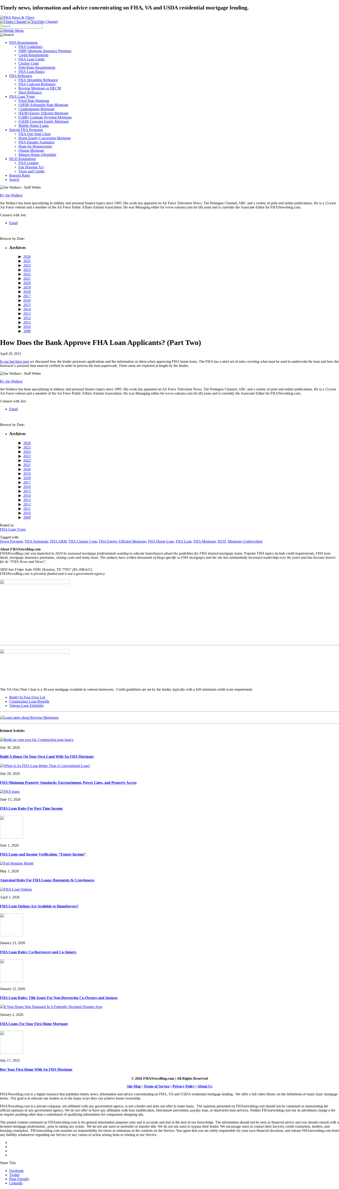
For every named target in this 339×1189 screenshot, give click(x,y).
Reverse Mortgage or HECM (39, 88)
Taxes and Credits (31, 171)
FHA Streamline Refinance (38, 80)
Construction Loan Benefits (29, 701)
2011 (27, 322)
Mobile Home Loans (33, 126)
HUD (222, 541)
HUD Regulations (22, 159)
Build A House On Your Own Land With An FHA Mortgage (47, 756)
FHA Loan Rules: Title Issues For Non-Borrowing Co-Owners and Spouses (59, 998)
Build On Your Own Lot (27, 697)
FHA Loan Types (22, 96)
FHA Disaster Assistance (36, 142)
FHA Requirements (23, 43)
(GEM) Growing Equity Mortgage (43, 121)
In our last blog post (14, 361)
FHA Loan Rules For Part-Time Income (31, 808)
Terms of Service (157, 1086)
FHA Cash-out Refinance (37, 84)
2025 (27, 261)
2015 (27, 305)
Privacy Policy (183, 1086)
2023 (27, 270)
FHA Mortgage (204, 541)
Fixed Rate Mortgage (33, 101)
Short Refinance (30, 92)
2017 (27, 296)
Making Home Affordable (37, 155)
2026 (27, 257)
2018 (27, 292)
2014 (27, 309)
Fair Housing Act (31, 167)
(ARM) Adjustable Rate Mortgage (43, 105)
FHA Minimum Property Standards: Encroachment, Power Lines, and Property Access (68, 783)
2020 (27, 283)
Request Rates (19, 175)
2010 (27, 327)
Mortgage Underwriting (245, 541)
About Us (204, 1086)
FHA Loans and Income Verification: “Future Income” (43, 854)
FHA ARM (58, 541)
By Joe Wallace (11, 195)
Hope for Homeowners (35, 146)
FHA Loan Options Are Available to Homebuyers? (39, 906)
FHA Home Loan (161, 541)
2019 (27, 287)
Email (13, 223)
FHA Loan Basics (31, 72)
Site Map (134, 1086)
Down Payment (11, 541)
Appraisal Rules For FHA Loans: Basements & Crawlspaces (47, 880)
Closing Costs (28, 63)
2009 (27, 331)
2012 (27, 318)
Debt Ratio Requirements (36, 67)
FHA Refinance (20, 76)
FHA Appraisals (36, 541)
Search (14, 179)
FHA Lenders (28, 163)
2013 (27, 313)
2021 (27, 278)
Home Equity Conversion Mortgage (44, 138)
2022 (27, 274)
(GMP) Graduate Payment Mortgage (45, 117)
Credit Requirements (33, 55)
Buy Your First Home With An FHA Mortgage (36, 1069)
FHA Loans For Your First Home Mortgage (34, 1024)
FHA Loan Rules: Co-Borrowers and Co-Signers (38, 952)
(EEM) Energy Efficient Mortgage (43, 113)
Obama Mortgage (31, 150)
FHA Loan (184, 541)
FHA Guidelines (30, 47)
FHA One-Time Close (34, 134)
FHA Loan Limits (31, 59)
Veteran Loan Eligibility (26, 705)
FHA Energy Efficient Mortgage (122, 541)
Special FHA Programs (26, 130)
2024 (27, 265)
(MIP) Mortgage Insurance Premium (44, 51)
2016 (27, 300)
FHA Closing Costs (82, 541)
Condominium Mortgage (36, 109)
